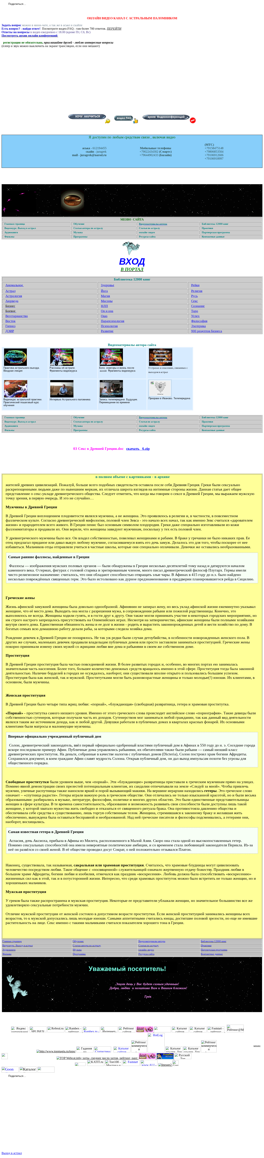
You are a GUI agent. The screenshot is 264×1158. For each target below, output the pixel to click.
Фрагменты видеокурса (63, 370)
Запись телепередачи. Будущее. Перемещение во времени (118, 401)
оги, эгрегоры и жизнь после (117, 367)
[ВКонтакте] (30, 4)
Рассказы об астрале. (62, 367)
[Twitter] (34, 4)
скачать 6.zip (138, 449)
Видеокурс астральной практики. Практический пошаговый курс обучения (22, 402)
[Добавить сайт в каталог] (175, 1064)
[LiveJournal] (46, 4)
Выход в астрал (12, 1153)
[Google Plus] (50, 4)
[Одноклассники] (38, 4)
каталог (257, 1045)
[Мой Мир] (42, 4)
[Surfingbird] (54, 4)
